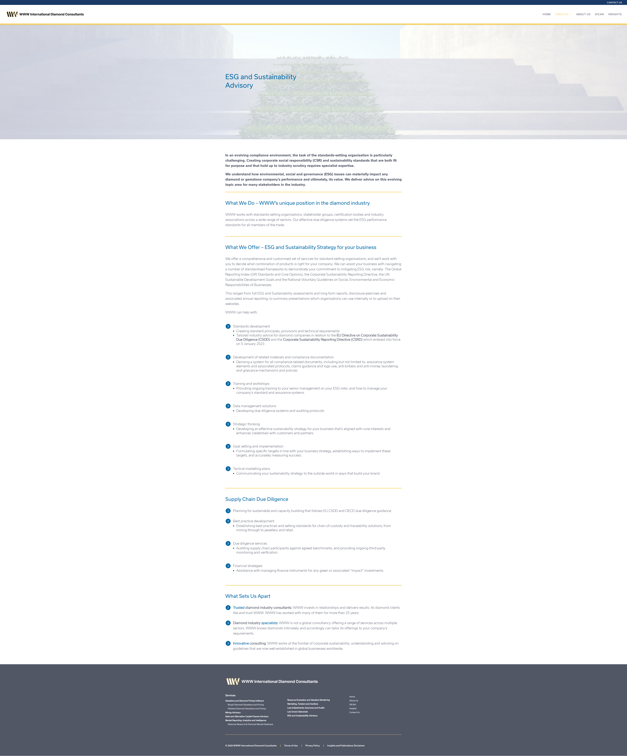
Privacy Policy (312, 745)
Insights (615, 14)
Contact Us (614, 2)
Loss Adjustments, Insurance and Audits (305, 708)
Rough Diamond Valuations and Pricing (244, 704)
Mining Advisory (233, 712)
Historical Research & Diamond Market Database (249, 724)
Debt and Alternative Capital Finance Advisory (247, 716)
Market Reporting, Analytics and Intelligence (245, 720)
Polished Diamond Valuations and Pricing (245, 708)
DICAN (599, 14)
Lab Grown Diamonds (297, 711)
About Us (583, 14)
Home (547, 14)
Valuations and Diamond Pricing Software (244, 701)
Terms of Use (291, 745)
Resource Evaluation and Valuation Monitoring (308, 700)
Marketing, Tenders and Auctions (302, 704)
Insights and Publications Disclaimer (346, 745)
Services (562, 14)
